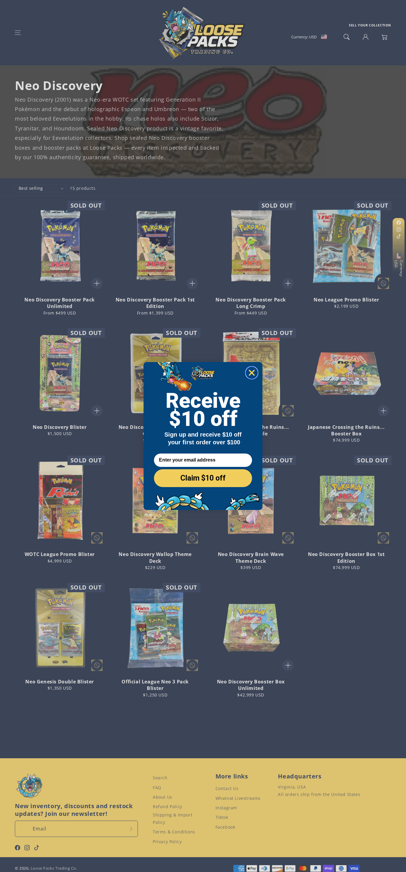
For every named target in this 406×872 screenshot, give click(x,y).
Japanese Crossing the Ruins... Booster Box (346, 430)
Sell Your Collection (370, 25)
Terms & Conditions (174, 832)
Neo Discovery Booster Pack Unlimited (59, 302)
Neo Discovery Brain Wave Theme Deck (251, 557)
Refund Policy (167, 806)
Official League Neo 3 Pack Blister (155, 684)
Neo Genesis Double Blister (59, 681)
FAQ (157, 787)
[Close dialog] (252, 373)
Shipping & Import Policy (172, 818)
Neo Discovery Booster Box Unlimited (251, 684)
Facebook (225, 827)
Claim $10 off (203, 478)
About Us (162, 797)
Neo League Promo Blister (346, 299)
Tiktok (221, 817)
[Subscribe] (131, 829)
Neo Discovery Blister (60, 427)
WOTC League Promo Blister (60, 554)
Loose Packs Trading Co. (54, 868)
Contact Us (227, 788)
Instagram (226, 808)
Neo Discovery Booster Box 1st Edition (346, 557)
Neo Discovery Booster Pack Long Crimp (250, 302)
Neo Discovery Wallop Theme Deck (155, 557)
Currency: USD (399, 268)
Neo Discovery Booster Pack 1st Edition (155, 302)
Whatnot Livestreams (238, 798)
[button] (17, 32)
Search (160, 778)
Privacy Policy (167, 841)
